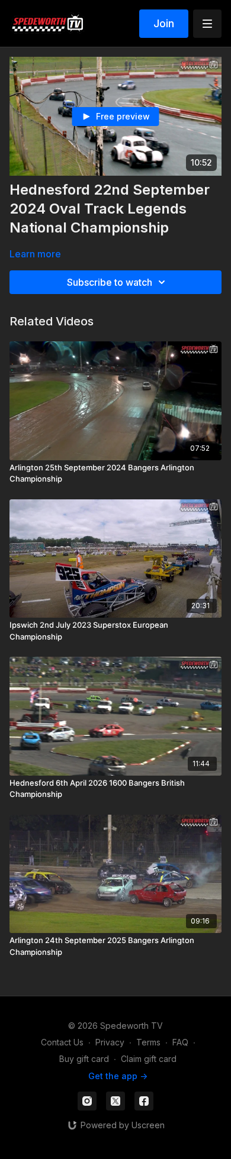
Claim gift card (149, 1059)
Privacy (109, 1042)
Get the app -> (117, 1076)
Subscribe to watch (109, 282)
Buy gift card (84, 1059)
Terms (148, 1042)
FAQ (180, 1042)
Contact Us (62, 1042)
